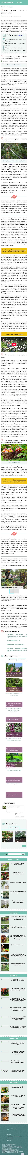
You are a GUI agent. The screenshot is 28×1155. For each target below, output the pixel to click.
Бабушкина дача (8, 2)
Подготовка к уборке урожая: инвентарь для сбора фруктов (14, 40)
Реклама (9, 1140)
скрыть (21, 35)
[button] (25, 579)
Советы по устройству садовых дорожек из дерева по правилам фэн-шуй (18, 999)
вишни (15, 398)
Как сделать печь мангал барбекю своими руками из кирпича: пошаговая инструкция (18, 1106)
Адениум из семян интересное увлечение (18, 873)
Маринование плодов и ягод (15, 644)
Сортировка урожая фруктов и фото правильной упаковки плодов (14, 51)
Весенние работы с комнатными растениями (18, 980)
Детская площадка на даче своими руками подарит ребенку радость (18, 918)
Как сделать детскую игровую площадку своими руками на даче (18, 955)
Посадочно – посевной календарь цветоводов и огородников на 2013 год (17, 650)
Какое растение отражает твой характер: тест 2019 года (18, 1043)
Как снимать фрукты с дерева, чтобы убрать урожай (14, 44)
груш (11, 164)
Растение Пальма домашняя (18, 882)
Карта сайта (10, 1138)
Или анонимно (19, 811)
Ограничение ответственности (14, 1136)
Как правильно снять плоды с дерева (13, 48)
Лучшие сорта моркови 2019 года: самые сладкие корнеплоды (18, 1018)
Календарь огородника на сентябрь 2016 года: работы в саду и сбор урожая (17, 636)
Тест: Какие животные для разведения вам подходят (18, 1071)
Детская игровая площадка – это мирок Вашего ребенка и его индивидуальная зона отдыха (18, 937)
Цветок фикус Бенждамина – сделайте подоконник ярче (18, 892)
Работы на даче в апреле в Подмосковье (18, 864)
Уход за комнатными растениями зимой (18, 901)
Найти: (6, 854)
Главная (3, 6)
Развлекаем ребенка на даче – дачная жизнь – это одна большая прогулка (18, 1009)
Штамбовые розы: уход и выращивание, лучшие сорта (18, 989)
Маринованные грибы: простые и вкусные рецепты (18, 1114)
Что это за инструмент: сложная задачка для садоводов (18, 1053)
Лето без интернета (12, 640)
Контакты (9, 1134)
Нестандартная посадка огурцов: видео (18, 964)
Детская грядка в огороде (18, 944)
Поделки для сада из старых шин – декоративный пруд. (18, 926)
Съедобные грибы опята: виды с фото (18, 1096)
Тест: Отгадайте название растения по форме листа (18, 1061)
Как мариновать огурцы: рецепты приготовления (18, 1086)
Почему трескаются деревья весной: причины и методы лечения (18, 1028)
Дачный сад (9, 6)
